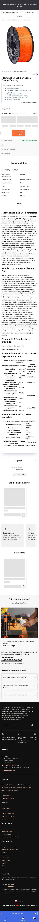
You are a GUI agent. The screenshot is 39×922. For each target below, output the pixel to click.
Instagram (5, 852)
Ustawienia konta (7, 832)
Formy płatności (6, 793)
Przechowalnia (6, 834)
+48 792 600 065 (11, 660)
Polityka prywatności (8, 813)
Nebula (4, 335)
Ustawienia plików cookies (10, 837)
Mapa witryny (6, 860)
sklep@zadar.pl (9, 770)
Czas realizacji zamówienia (10, 790)
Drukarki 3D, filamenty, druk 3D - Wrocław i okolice (16, 787)
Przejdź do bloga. (9, 646)
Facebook (5, 858)
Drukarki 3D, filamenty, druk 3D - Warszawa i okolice (17, 785)
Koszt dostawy (6, 795)
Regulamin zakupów (8, 816)
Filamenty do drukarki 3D (14, 20)
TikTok (4, 855)
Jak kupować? (6, 808)
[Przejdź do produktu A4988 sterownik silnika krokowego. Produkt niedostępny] (14, 569)
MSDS (18, 349)
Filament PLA (26, 20)
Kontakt (4, 863)
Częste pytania (6, 811)
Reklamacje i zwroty (8, 798)
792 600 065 (30, 12)
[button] (19, 163)
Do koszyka (23, 515)
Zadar (3, 20)
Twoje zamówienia (7, 829)
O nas (3, 866)
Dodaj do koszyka (19, 133)
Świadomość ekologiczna (9, 819)
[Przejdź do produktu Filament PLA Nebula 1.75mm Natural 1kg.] (14, 498)
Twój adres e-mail (8, 884)
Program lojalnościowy (9, 847)
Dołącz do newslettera (10, 886)
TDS (22, 346)
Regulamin (21, 889)
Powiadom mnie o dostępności (23, 586)
